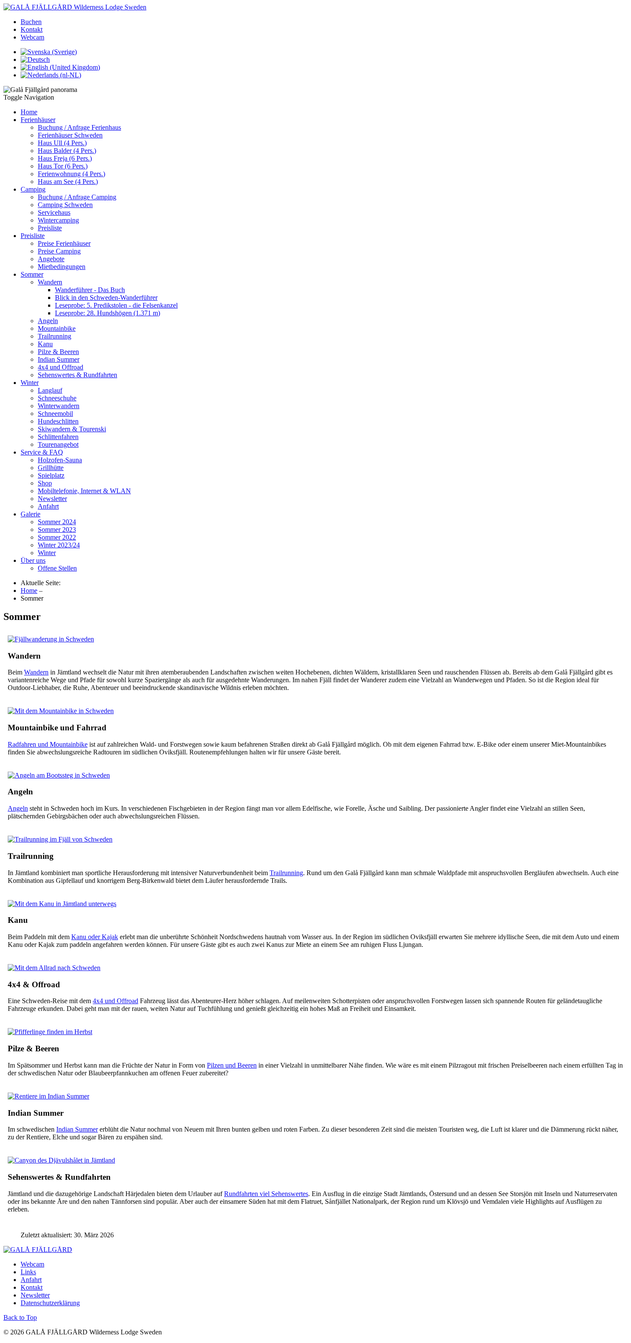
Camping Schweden (65, 204)
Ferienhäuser (38, 119)
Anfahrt (48, 506)
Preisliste (50, 228)
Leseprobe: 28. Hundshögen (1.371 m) (107, 313)
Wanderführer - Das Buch (90, 289)
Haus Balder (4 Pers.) (67, 150)
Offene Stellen (57, 568)
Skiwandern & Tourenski (72, 429)
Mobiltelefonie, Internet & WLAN (84, 490)
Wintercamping (58, 220)
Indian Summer (58, 359)
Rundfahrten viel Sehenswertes (266, 1193)
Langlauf (50, 390)
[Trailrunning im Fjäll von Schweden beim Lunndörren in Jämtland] (60, 839)
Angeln (48, 320)
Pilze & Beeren (58, 351)
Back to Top (20, 1317)
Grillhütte (51, 467)
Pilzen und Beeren (232, 1065)
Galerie (30, 514)
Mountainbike (57, 328)
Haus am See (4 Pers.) (68, 181)
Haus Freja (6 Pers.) (65, 158)
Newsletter (52, 498)
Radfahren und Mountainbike (48, 744)
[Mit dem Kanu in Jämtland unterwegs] (62, 903)
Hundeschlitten (58, 421)
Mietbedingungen (61, 266)
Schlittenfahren (58, 436)
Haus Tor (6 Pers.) (63, 166)
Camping (33, 189)
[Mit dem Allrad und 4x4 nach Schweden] (54, 967)
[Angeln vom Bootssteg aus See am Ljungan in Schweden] (59, 775)
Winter (30, 382)
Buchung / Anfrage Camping (77, 197)
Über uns (33, 560)
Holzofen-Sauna (60, 460)
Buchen (31, 21)
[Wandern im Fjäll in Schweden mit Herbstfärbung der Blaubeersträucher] (51, 639)
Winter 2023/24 (59, 545)
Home (29, 112)
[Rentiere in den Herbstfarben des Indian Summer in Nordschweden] (48, 1096)
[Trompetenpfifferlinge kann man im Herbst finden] (50, 1031)
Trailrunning (54, 336)
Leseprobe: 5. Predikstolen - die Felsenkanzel (116, 305)
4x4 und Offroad (60, 367)
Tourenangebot (58, 444)
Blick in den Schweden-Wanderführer (106, 297)
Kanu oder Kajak (94, 936)
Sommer (32, 274)
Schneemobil (55, 413)
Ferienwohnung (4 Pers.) (71, 173)
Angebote (51, 258)
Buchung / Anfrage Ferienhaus (79, 127)
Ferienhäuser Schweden (70, 135)
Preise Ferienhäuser (64, 243)
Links (28, 1272)
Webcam (32, 37)
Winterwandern (58, 405)
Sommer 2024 (57, 521)
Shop (45, 483)
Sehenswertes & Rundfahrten (77, 374)
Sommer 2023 (57, 529)
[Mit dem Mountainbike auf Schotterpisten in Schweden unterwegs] (61, 710)
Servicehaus (54, 212)
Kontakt (31, 29)
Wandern (50, 282)
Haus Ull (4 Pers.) (62, 143)
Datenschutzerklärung (50, 1302)
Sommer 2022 (57, 537)
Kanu (45, 344)
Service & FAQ (42, 452)
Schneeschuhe (57, 398)
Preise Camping (59, 251)
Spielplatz (51, 475)
